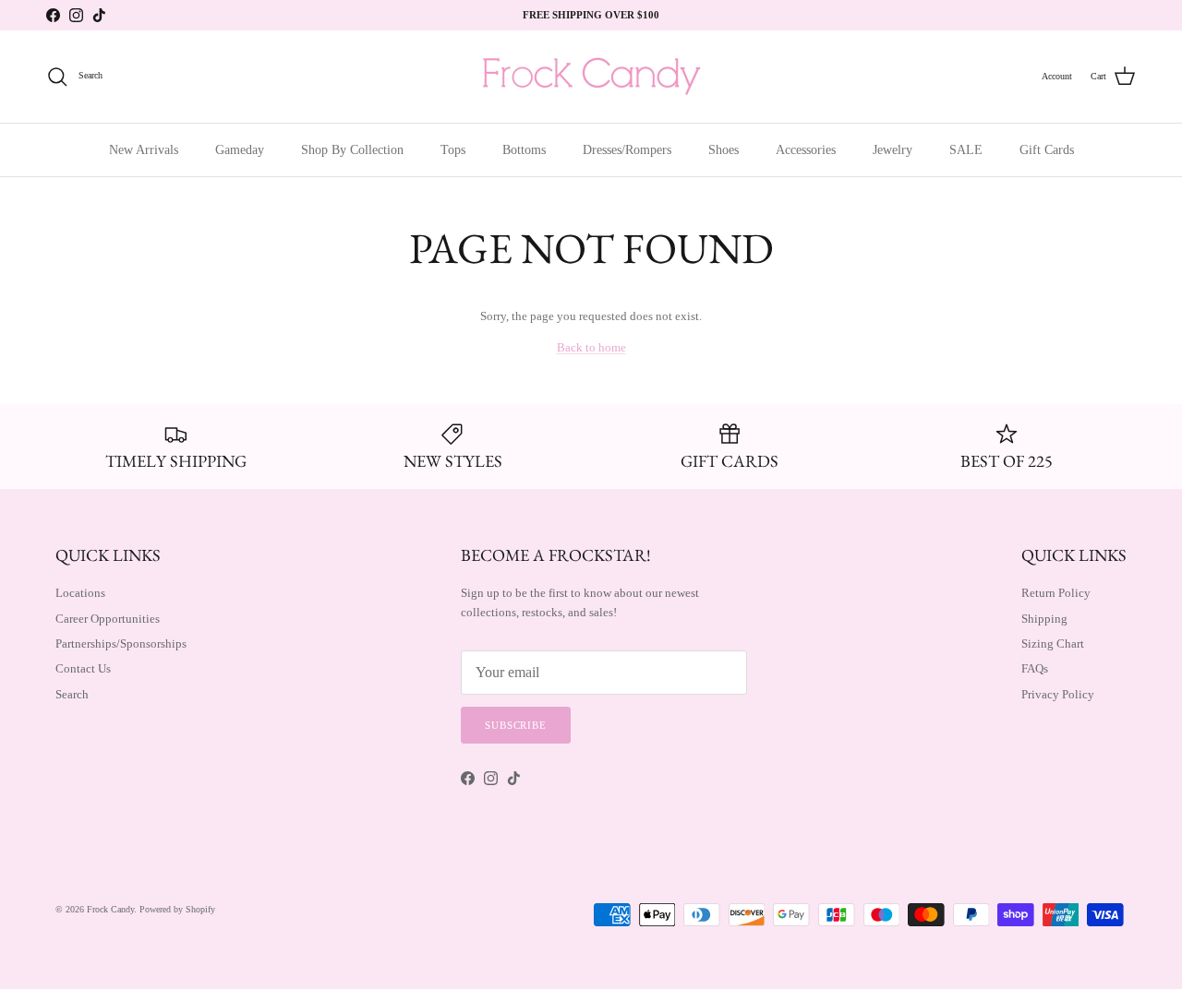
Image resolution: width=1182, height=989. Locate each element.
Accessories (806, 150)
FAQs (1034, 668)
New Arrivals (143, 150)
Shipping (1044, 619)
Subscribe (516, 725)
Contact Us (83, 668)
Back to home (591, 347)
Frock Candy (110, 909)
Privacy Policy (1057, 694)
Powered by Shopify (177, 909)
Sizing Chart (1052, 643)
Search (72, 694)
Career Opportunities (107, 619)
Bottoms (524, 150)
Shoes (723, 150)
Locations (80, 593)
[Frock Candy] (591, 76)
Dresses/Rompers (627, 150)
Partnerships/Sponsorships (121, 643)
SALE (966, 150)
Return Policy (1056, 593)
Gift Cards (1046, 150)
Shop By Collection (352, 150)
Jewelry (892, 150)
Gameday (239, 150)
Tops (452, 150)
